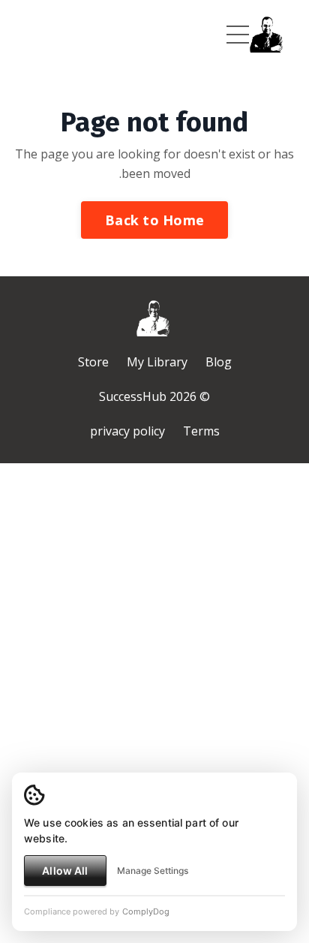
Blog (219, 362)
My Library (157, 362)
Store (93, 362)
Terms (201, 431)
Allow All (65, 870)
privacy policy (127, 431)
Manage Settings (152, 870)
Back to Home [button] (154, 220)
